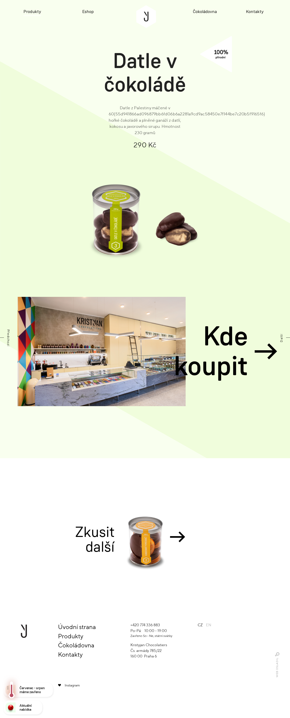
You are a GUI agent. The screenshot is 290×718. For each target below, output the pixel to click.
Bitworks (277, 654)
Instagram (72, 685)
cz (200, 625)
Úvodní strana (77, 626)
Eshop (88, 12)
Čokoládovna (205, 12)
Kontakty (255, 12)
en (208, 625)
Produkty (32, 12)
